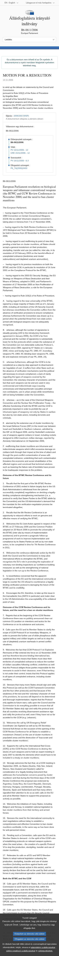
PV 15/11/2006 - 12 (19, 150)
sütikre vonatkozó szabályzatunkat (20, 951)
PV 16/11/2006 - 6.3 (20, 160)
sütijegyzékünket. (45, 951)
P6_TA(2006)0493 (19, 168)
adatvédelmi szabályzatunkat (43, 947)
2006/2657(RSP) (21, 116)
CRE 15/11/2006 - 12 (20, 153)
